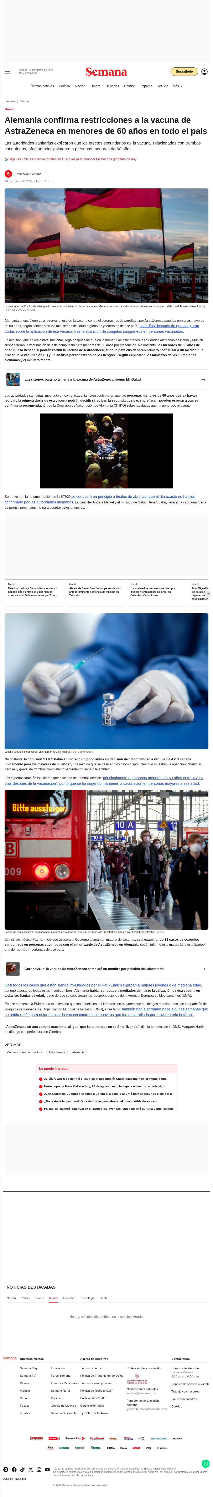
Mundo (24, 101)
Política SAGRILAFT (93, 1398)
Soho (23, 1398)
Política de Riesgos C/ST (96, 1390)
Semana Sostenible (64, 1413)
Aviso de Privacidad (19, 1479)
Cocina (55, 1398)
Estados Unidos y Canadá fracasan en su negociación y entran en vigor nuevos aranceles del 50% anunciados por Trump (32, 592)
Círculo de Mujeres (63, 1405)
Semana (10, 101)
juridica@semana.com (141, 1393)
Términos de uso (91, 1368)
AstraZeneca (57, 1052)
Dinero (24, 1383)
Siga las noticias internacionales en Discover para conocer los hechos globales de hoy (72, 159)
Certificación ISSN (92, 1405)
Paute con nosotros (184, 1399)
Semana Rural (60, 1390)
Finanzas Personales (65, 1383)
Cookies (176, 1406)
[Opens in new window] (14, 1469)
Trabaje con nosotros (185, 1391)
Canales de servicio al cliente (190, 1384)
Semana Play (28, 1368)
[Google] (5, 1469)
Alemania (78, 1052)
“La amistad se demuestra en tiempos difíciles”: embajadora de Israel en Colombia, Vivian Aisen (153, 592)
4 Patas (25, 1413)
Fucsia (24, 1405)
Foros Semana (61, 1375)
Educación (58, 1368)
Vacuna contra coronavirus (24, 1052)
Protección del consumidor (144, 1368)
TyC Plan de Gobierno (94, 1413)
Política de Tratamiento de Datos (101, 1375)
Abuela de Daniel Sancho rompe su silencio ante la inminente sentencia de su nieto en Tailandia (94, 592)
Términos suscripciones (95, 1383)
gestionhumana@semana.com (147, 1409)
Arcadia (25, 1390)
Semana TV (28, 1375)
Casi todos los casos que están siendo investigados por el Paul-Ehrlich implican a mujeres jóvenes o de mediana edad (103, 985)
